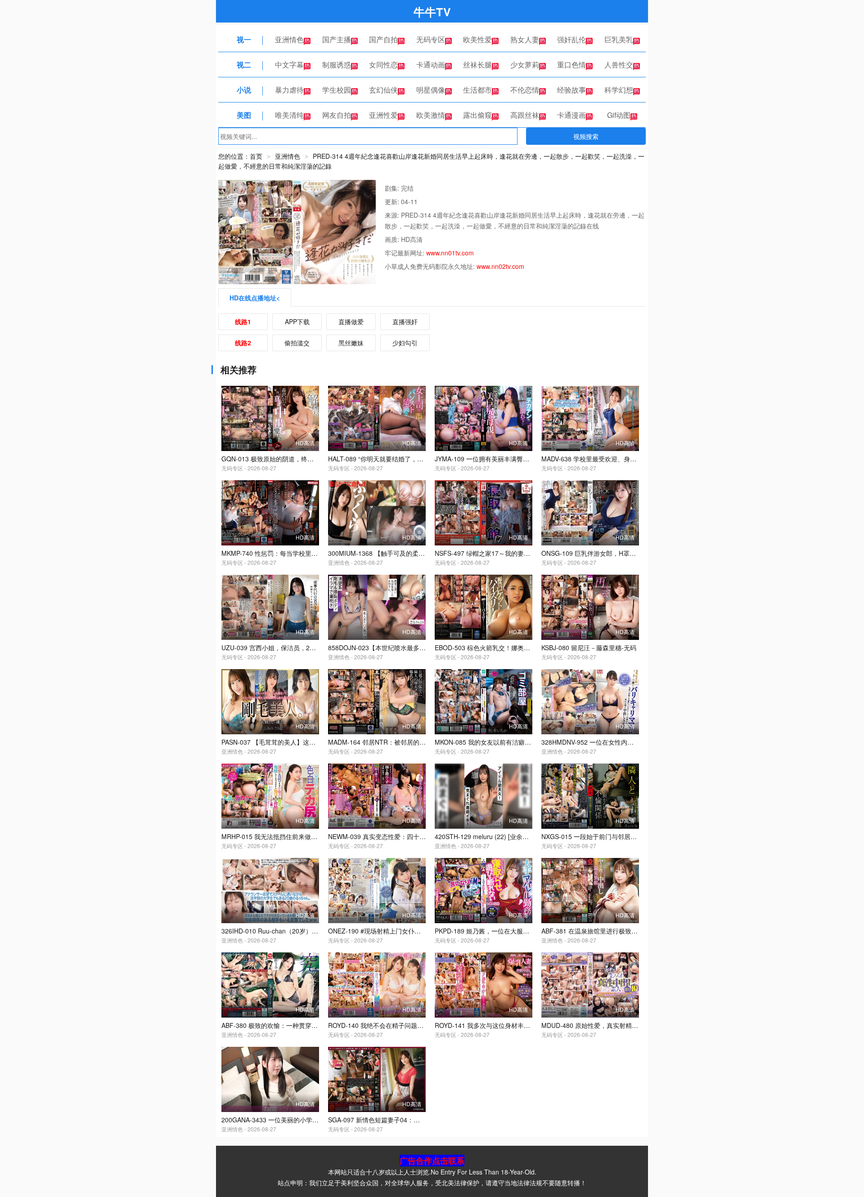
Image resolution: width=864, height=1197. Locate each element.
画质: (393, 239)
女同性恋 (383, 64)
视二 (244, 64)
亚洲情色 (289, 39)
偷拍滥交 (297, 342)
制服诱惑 (336, 64)
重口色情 (571, 64)
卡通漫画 (571, 115)
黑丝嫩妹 (351, 342)
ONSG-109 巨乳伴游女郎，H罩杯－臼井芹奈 (604, 553)
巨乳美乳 (618, 39)
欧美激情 (430, 115)
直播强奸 (405, 321)
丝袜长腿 (477, 64)
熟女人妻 (524, 39)
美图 (244, 115)
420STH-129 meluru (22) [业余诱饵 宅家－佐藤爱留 (508, 836)
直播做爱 (351, 321)
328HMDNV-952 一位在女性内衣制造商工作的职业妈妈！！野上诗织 (637, 741)
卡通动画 (430, 64)
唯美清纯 (289, 115)
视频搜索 (585, 136)
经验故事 (571, 90)
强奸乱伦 (571, 39)
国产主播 (336, 39)
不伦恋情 (524, 90)
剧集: (393, 187)
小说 (244, 90)
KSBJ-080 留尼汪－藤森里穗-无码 (588, 647)
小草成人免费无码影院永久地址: (431, 266)
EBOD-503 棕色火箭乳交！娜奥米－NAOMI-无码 (503, 647)
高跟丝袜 (524, 115)
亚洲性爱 (383, 115)
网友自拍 (336, 115)
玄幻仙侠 (383, 90)
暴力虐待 (289, 90)
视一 (244, 39)
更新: (393, 201)
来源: (393, 214)
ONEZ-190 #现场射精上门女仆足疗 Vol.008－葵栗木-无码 (409, 930)
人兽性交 (618, 64)
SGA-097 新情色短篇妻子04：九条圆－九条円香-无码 (403, 1119)
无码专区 (430, 39)
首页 (256, 156)
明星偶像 (430, 90)
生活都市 (477, 90)
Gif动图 (618, 115)
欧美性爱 (477, 39)
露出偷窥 (477, 115)
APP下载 (297, 321)
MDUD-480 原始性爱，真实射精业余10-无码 (603, 1025)
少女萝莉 (524, 64)
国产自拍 (383, 39)
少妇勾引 (405, 342)
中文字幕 (289, 64)
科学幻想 (618, 90)
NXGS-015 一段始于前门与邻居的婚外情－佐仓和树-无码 (621, 836)
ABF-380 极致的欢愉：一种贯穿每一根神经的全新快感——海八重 (313, 1025)
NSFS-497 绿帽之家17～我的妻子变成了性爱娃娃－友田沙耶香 (523, 553)
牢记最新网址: (405, 252)
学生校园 (336, 90)
